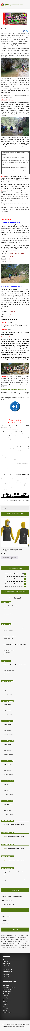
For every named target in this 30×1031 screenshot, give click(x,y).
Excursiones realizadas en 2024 (15, 579)
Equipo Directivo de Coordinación (12, 897)
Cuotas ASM (6, 920)
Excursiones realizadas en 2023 (15, 581)
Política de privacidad (12, 1026)
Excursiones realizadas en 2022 (15, 584)
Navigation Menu (14, 4)
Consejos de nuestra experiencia (7, 961)
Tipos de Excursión (8, 904)
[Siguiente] (26, 598)
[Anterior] (4, 598)
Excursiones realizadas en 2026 (15, 574)
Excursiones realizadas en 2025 (15, 576)
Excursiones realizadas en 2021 (15, 586)
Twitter (27, 31)
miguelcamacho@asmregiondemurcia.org (14, 389)
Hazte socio (6, 916)
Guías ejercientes (7, 900)
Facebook (24, 31)
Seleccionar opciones (9, 558)
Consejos (5, 924)
